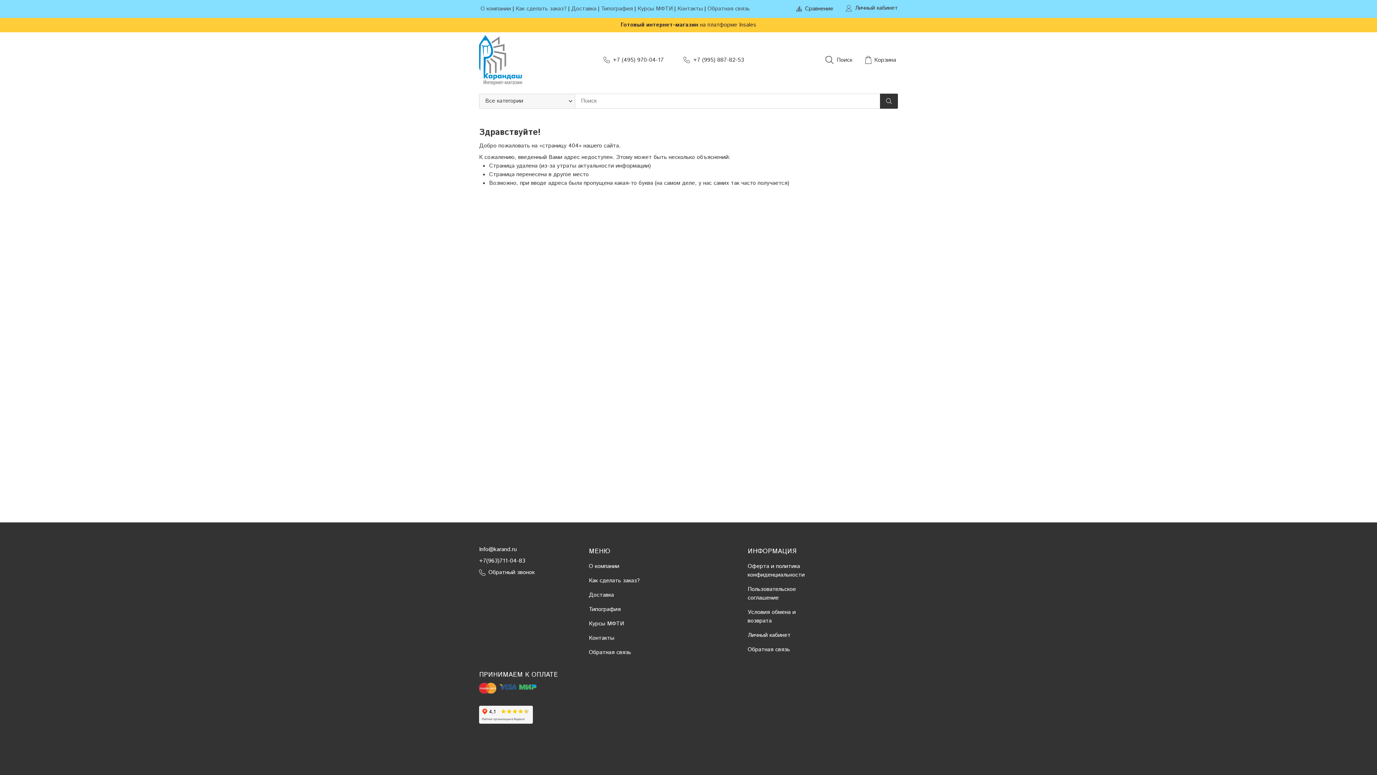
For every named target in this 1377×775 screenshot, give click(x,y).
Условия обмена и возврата (772, 616)
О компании (496, 9)
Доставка (583, 9)
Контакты (690, 9)
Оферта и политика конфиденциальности (776, 570)
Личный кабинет (769, 635)
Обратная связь (729, 9)
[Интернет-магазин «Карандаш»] (500, 60)
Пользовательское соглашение (772, 593)
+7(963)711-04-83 (502, 561)
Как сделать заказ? (541, 9)
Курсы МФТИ (655, 9)
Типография (617, 9)
